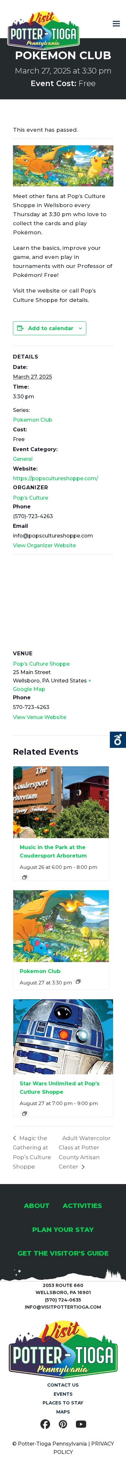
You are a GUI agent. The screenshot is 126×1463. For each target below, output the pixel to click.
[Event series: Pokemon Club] (78, 981)
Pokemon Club (32, 420)
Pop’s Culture (30, 498)
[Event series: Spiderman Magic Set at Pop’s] (24, 1113)
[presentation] (61, 802)
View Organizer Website (44, 545)
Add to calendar (50, 328)
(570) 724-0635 (63, 1299)
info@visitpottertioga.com (63, 1307)
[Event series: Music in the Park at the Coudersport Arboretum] (24, 877)
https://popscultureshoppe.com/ (55, 478)
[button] (116, 24)
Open (118, 740)
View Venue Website (39, 717)
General (23, 459)
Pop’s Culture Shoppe (41, 664)
